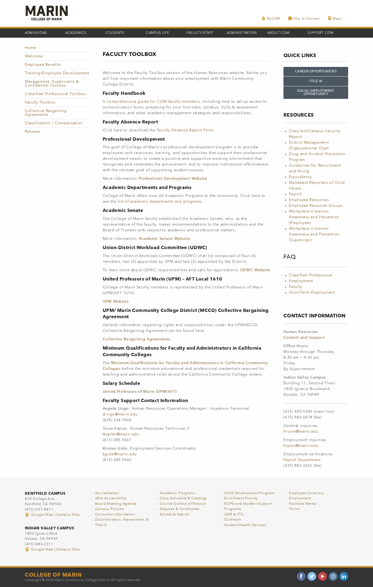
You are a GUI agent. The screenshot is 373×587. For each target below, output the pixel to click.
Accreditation (107, 493)
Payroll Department (302, 460)
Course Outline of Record (183, 504)
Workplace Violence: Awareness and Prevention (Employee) (314, 217)
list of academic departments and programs (160, 201)
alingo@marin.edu (120, 414)
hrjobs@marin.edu (300, 446)
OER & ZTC (234, 514)
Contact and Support (304, 338)
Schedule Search (175, 514)
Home (30, 48)
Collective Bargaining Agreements (46, 113)
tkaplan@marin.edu (121, 434)
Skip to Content (306, 18)
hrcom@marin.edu (300, 431)
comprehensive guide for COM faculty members (153, 102)
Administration (242, 33)
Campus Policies (109, 509)
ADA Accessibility (110, 498)
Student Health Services (245, 525)
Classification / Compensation (53, 123)
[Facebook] (301, 576)
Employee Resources (309, 200)
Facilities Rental (302, 504)
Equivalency (300, 177)
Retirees (32, 132)
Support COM (321, 33)
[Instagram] (333, 576)
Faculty (295, 287)
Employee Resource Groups (316, 206)
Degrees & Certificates (180, 509)
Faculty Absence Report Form (185, 130)
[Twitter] (311, 576)
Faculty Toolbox (40, 102)
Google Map (42, 515)
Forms (294, 509)
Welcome (34, 56)
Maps (337, 18)
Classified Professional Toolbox (55, 94)
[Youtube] (322, 576)
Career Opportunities (316, 71)
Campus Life (157, 33)
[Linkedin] (343, 576)
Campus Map (68, 515)
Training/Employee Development (57, 73)
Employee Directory (306, 493)
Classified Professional (310, 275)
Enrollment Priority (240, 498)
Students (115, 33)
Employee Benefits (43, 65)
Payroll (295, 194)
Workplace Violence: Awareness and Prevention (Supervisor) (314, 234)
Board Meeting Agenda (116, 504)
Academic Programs (178, 493)
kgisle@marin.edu (120, 454)
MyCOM (274, 18)
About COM (278, 33)
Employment (301, 281)
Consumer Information (115, 514)
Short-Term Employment (312, 292)
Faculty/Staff (200, 33)
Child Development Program (249, 493)
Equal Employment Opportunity (315, 92)
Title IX (315, 81)
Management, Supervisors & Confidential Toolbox (52, 83)
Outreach (232, 519)
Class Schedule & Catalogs (183, 498)
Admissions (36, 33)
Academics (75, 33)
